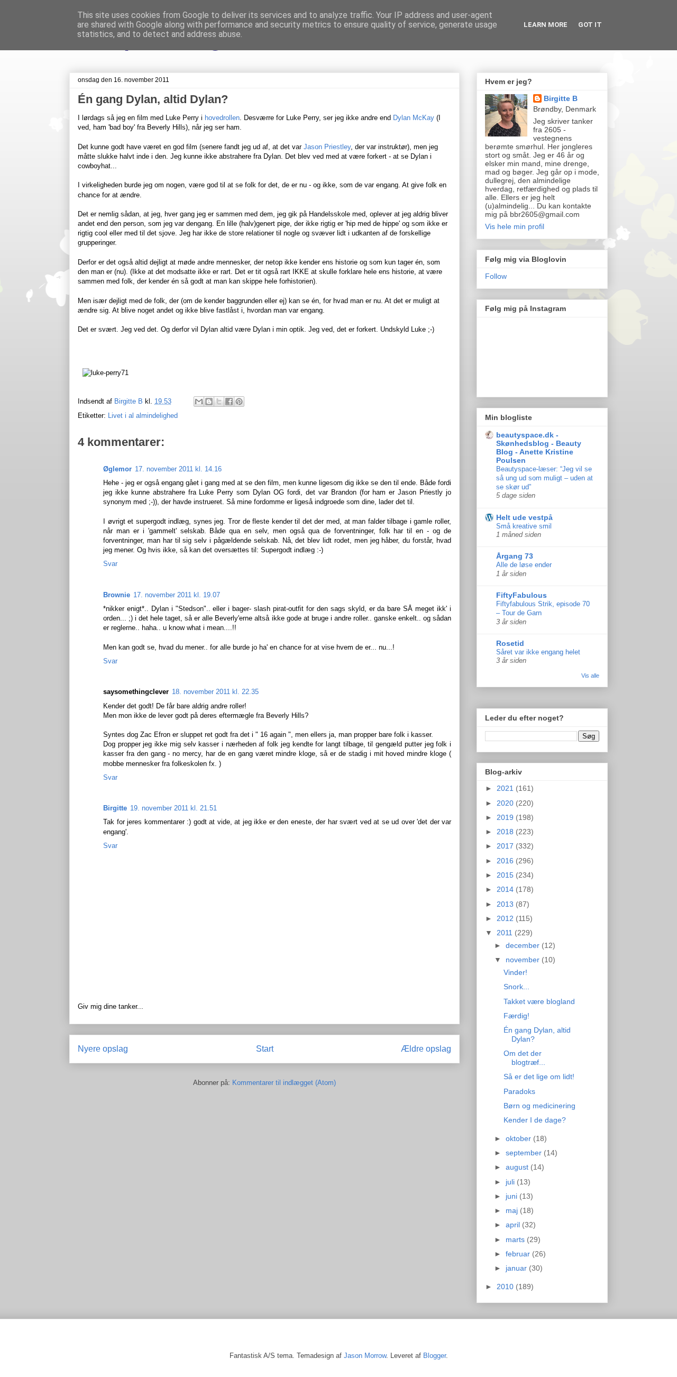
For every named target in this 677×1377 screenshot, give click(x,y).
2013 (506, 904)
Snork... (516, 986)
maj (513, 1210)
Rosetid (510, 643)
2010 (506, 1286)
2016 (506, 860)
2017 (506, 846)
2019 (506, 817)
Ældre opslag (426, 1048)
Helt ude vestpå (524, 517)
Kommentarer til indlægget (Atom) (284, 1083)
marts (516, 1239)
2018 (506, 831)
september (525, 1152)
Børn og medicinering (539, 1105)
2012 (506, 918)
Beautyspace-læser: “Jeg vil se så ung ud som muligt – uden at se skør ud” (544, 478)
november (524, 959)
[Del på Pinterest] (239, 401)
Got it (590, 25)
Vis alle (590, 675)
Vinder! (515, 972)
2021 (506, 788)
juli (511, 1182)
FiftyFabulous (521, 595)
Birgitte (115, 808)
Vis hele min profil (514, 226)
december (524, 945)
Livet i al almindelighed (143, 416)
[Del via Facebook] (229, 401)
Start (264, 1048)
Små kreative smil (524, 526)
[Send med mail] (199, 401)
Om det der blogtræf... (524, 1057)
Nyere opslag (103, 1048)
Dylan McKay (413, 118)
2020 (506, 803)
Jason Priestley (327, 147)
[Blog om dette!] (209, 401)
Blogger (434, 1356)
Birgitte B (561, 98)
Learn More (546, 25)
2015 (506, 875)
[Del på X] (219, 401)
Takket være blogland (539, 1001)
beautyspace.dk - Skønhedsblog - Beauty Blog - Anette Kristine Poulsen (538, 447)
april (514, 1224)
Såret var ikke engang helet (538, 652)
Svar (110, 564)
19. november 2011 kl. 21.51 (173, 808)
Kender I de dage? (535, 1120)
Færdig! (516, 1015)
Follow (496, 276)
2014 (506, 889)
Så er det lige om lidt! (539, 1076)
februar (519, 1254)
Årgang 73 (514, 556)
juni (512, 1196)
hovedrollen (222, 118)
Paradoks (519, 1091)
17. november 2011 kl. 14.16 (178, 469)
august (518, 1167)
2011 (506, 932)
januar (517, 1268)
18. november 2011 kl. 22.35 (215, 692)
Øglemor (117, 469)
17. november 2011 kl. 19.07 (176, 595)
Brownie (116, 595)
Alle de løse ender (524, 565)
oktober (519, 1138)
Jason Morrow (365, 1356)
